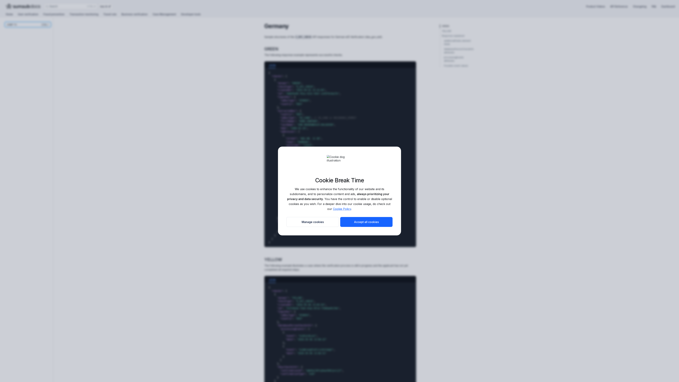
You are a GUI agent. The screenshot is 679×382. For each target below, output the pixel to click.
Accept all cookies (366, 222)
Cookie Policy (342, 209)
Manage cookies (313, 222)
